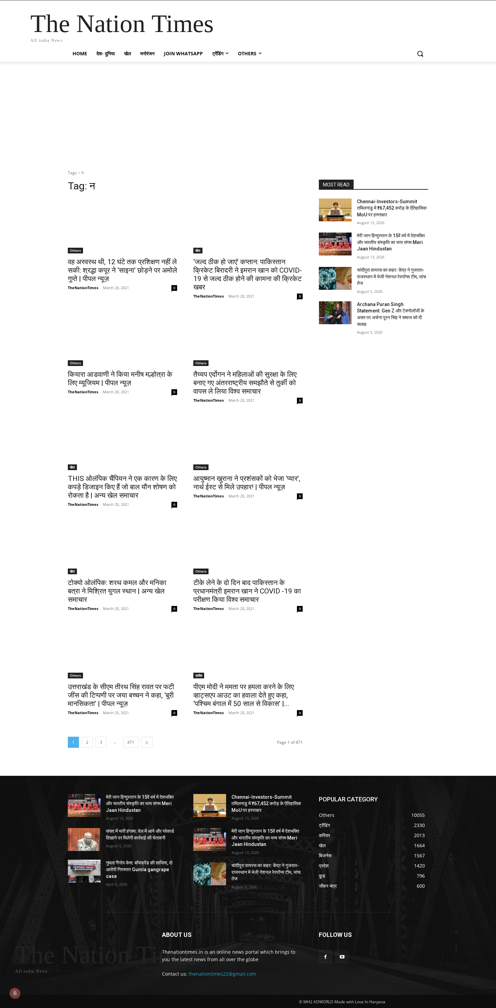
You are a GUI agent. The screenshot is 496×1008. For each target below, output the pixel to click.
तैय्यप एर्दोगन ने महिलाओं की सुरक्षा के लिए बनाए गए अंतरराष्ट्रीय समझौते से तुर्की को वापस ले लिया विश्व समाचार (245, 382)
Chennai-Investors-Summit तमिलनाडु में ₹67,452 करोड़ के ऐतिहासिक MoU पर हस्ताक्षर (391, 208)
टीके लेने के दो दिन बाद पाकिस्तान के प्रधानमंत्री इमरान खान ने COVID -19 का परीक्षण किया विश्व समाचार (247, 591)
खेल (197, 250)
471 (130, 742)
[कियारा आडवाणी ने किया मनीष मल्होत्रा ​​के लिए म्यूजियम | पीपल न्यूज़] (122, 338)
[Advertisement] (248, 112)
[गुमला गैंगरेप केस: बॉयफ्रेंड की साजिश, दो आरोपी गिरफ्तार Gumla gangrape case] (84, 871)
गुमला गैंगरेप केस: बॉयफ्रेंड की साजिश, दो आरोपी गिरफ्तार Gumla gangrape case (139, 869)
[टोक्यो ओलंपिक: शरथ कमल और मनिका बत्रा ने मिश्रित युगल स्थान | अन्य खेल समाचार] (122, 547)
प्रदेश (198, 675)
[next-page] (147, 742)
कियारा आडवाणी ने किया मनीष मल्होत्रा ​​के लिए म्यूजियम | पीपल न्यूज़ (120, 378)
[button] (420, 53)
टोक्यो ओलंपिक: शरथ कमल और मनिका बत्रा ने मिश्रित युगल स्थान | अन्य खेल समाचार (117, 591)
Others (75, 250)
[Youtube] (342, 956)
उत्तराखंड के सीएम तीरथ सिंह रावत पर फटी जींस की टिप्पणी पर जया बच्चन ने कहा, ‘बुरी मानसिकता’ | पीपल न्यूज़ (121, 695)
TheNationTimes (83, 287)
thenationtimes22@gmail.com (222, 974)
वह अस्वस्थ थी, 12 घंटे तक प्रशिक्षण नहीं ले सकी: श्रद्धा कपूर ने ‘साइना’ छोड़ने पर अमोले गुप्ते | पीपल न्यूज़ (122, 270)
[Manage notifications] (14, 993)
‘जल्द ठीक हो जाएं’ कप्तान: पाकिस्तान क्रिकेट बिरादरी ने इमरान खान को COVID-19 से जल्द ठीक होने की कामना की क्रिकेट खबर (247, 274)
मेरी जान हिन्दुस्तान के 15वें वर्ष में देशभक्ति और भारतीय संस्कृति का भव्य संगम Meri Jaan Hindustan (391, 242)
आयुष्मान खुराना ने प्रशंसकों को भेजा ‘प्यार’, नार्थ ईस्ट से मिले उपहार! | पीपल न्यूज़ (246, 483)
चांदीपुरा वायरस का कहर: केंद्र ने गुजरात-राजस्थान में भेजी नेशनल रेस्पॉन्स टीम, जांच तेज (391, 276)
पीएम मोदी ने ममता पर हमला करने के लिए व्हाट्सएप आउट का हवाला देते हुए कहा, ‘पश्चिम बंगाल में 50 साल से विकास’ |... (243, 695)
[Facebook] (325, 956)
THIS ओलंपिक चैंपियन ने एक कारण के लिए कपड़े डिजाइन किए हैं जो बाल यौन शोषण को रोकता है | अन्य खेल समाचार (122, 487)
